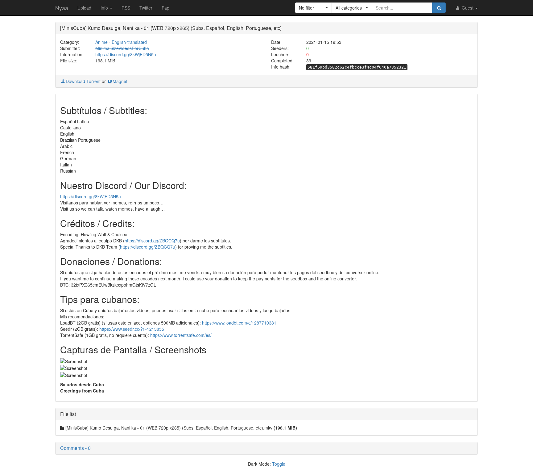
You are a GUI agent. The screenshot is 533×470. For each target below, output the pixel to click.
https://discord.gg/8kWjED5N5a (125, 54)
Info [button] (105, 8)
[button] (313, 7)
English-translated (129, 42)
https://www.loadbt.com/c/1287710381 (239, 323)
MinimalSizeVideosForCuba (122, 48)
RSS (126, 8)
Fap (165, 8)
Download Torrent (83, 81)
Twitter (145, 8)
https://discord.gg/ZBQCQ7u (152, 240)
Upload (84, 8)
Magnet (120, 81)
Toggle (278, 464)
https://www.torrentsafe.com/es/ (181, 335)
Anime (101, 42)
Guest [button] (468, 8)
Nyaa (61, 8)
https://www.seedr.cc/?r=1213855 (131, 329)
